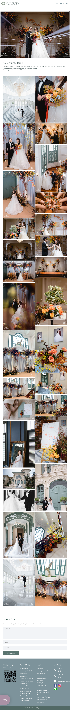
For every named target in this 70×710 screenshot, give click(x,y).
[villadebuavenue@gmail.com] (56, 681)
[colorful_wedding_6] (51, 535)
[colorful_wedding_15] (51, 202)
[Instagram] (64, 3)
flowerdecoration (41, 685)
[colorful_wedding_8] (51, 582)
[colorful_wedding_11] (19, 146)
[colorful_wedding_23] (51, 301)
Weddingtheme (41, 683)
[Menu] (57, 4)
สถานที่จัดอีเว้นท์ (42, 700)
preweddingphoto (42, 678)
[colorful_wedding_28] (19, 388)
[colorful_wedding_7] (19, 582)
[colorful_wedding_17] (51, 224)
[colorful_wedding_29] (51, 405)
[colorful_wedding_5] (19, 535)
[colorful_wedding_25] (51, 349)
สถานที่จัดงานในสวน (43, 697)
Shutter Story (15, 70)
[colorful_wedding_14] (19, 194)
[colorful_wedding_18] (19, 228)
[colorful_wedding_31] (51, 439)
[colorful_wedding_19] (51, 245)
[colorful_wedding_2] (51, 487)
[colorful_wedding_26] (19, 353)
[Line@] (67, 3)
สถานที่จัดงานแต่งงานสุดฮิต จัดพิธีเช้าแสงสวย (26, 671)
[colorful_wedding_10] (51, 99)
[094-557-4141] (56, 670)
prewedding (40, 680)
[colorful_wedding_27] (51, 383)
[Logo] (10, 3)
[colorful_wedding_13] (51, 168)
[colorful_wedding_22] (19, 271)
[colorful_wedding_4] (19, 500)
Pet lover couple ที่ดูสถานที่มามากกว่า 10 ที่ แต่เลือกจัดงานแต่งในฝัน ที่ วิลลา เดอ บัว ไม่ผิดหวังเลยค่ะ (26, 696)
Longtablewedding (42, 690)
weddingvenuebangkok (43, 671)
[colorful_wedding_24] (19, 306)
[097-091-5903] (56, 676)
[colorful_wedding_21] (51, 267)
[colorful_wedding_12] (51, 133)
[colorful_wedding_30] (19, 409)
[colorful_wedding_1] (19, 444)
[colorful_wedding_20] (19, 250)
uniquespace (40, 702)
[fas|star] (55, 686)
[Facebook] (60, 3)
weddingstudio (41, 676)
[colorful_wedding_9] (19, 99)
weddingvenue (41, 673)
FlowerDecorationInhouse (44, 688)
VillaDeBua (40, 669)
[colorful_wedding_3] (19, 479)
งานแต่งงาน (40, 692)
